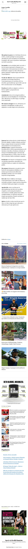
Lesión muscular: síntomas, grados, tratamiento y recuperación (17, 430)
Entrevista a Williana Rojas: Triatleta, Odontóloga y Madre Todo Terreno (12, 343)
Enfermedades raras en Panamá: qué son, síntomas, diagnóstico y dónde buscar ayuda (17, 418)
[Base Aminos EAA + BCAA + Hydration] (14, 522)
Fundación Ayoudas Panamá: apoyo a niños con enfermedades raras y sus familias (17, 424)
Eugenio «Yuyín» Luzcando (9, 454)
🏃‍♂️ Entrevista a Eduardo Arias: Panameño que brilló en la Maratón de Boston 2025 (13, 317)
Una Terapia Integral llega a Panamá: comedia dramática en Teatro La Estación (18, 443)
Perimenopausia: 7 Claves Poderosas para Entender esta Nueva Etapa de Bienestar (17, 437)
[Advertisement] (14, 124)
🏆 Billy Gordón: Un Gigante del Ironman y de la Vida (13, 292)
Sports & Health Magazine (14, 1)
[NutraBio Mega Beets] (14, 38)
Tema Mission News (10, 547)
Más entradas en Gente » (21, 243)
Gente (9, 239)
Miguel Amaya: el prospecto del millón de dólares (13, 368)
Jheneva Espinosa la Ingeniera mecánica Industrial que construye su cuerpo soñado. (13, 266)
